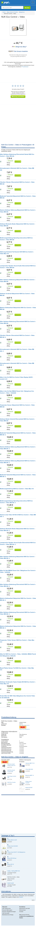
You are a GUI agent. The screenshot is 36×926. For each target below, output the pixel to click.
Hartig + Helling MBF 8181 (13, 871)
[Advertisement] (18, 125)
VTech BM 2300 (29, 769)
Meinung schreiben (18, 96)
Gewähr (21, 897)
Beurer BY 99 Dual (11, 858)
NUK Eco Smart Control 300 (11, 770)
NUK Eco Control (11, 782)
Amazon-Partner (25, 914)
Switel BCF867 (29, 787)
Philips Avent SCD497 (28, 782)
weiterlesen (25, 66)
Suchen (27, 8)
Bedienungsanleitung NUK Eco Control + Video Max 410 (17, 488)
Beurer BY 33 (10, 864)
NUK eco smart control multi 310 (11, 764)
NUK (20, 725)
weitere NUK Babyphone (24, 729)
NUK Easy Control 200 (11, 777)
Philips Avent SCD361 (12, 846)
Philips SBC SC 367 (12, 840)
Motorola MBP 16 (29, 775)
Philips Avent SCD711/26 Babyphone (16, 852)
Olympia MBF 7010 (30, 763)
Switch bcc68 (10, 883)
